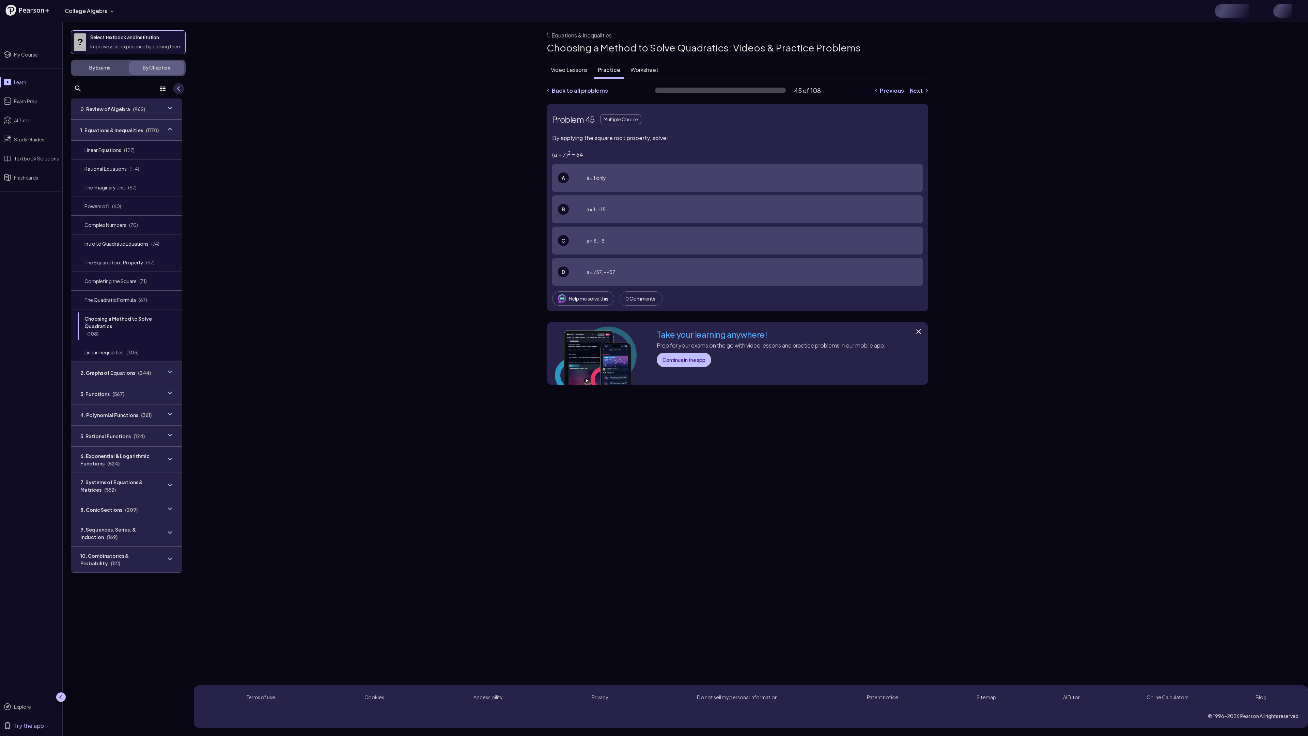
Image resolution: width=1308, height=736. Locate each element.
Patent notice (882, 697)
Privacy (600, 697)
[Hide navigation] (61, 697)
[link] (126, 150)
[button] (27, 10)
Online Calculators (1167, 697)
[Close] (918, 331)
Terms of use (261, 697)
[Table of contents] (163, 88)
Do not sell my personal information (737, 697)
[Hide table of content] (178, 88)
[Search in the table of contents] (78, 88)
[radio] (737, 178)
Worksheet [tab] (644, 69)
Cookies (374, 697)
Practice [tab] (609, 69)
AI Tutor (1071, 697)
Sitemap (986, 697)
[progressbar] (720, 90)
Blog (1261, 697)
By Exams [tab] (99, 67)
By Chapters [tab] (156, 67)
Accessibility (487, 697)
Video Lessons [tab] (569, 69)
